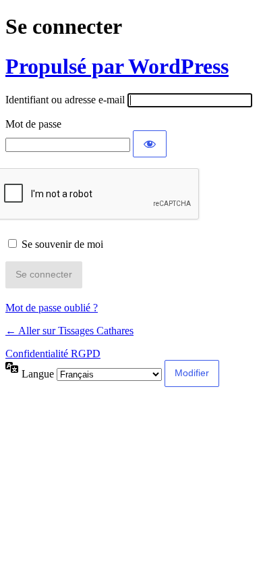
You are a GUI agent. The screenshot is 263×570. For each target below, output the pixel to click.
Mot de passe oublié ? (51, 307)
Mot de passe (33, 124)
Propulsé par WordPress (117, 66)
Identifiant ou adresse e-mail (65, 99)
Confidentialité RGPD (52, 353)
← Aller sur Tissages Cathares (69, 330)
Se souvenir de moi (62, 244)
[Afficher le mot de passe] (150, 143)
